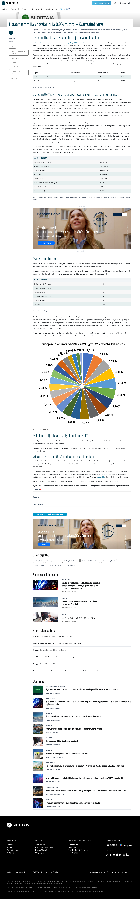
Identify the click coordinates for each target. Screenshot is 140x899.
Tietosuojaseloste (113, 872)
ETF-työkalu (38, 561)
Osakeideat (11, 853)
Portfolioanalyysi (40, 565)
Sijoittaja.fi (50, 693)
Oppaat (9, 847)
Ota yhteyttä (39, 853)
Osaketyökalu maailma (71, 561)
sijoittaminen (15, 58)
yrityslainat (14, 78)
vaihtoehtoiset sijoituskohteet (15, 72)
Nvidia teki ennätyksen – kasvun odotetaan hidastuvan (67, 753)
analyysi (64, 598)
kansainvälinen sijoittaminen (55, 686)
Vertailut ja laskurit (13, 850)
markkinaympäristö (52, 787)
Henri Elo (49, 732)
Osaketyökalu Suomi (53, 561)
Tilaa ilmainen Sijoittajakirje (78, 850)
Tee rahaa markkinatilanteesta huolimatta (62, 741)
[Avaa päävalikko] (135, 3)
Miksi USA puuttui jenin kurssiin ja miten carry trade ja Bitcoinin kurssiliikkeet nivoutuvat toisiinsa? (86, 790)
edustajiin (101, 477)
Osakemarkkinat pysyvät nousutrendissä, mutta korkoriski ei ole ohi (73, 802)
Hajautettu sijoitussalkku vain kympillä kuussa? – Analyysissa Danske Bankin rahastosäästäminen (85, 765)
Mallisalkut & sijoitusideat (90, 561)
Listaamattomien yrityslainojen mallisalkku (49, 43)
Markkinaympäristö (109, 561)
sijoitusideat (15, 62)
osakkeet (65, 614)
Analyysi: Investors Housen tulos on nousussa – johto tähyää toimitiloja (74, 728)
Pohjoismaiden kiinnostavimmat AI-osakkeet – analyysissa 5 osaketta (73, 716)
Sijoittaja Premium (55, 565)
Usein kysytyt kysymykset (44, 847)
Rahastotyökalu (70, 565)
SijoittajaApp (73, 853)
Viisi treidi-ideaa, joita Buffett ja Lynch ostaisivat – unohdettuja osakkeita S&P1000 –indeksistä (84, 778)
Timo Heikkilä (50, 806)
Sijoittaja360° (73, 844)
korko (12, 46)
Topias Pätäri (50, 720)
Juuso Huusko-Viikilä (52, 794)
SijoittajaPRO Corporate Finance (18, 52)
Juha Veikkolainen (52, 757)
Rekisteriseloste (127, 872)
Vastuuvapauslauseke (98, 872)
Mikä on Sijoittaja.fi (42, 850)
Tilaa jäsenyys (40, 844)
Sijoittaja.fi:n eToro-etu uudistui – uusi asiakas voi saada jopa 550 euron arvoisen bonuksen (82, 689)
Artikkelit (10, 844)
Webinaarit (72, 847)
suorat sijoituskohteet (17, 67)
